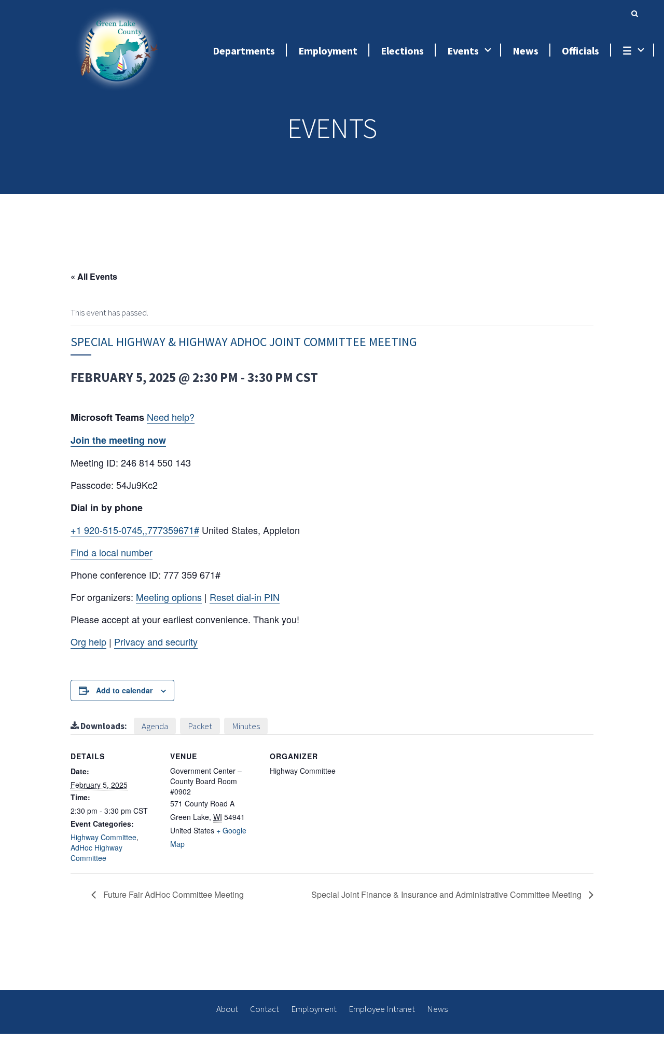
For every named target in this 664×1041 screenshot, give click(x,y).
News (437, 1009)
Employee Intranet (382, 1009)
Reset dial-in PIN (245, 597)
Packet (200, 726)
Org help (88, 641)
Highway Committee (103, 837)
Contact (264, 1009)
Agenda (155, 726)
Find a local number (112, 552)
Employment (314, 1009)
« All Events (94, 276)
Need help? (171, 416)
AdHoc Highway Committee (96, 852)
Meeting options (169, 597)
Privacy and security (156, 641)
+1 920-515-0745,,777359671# (135, 530)
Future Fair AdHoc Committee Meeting (172, 894)
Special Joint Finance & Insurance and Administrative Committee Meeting (447, 894)
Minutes (246, 726)
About (227, 1009)
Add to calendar (124, 690)
